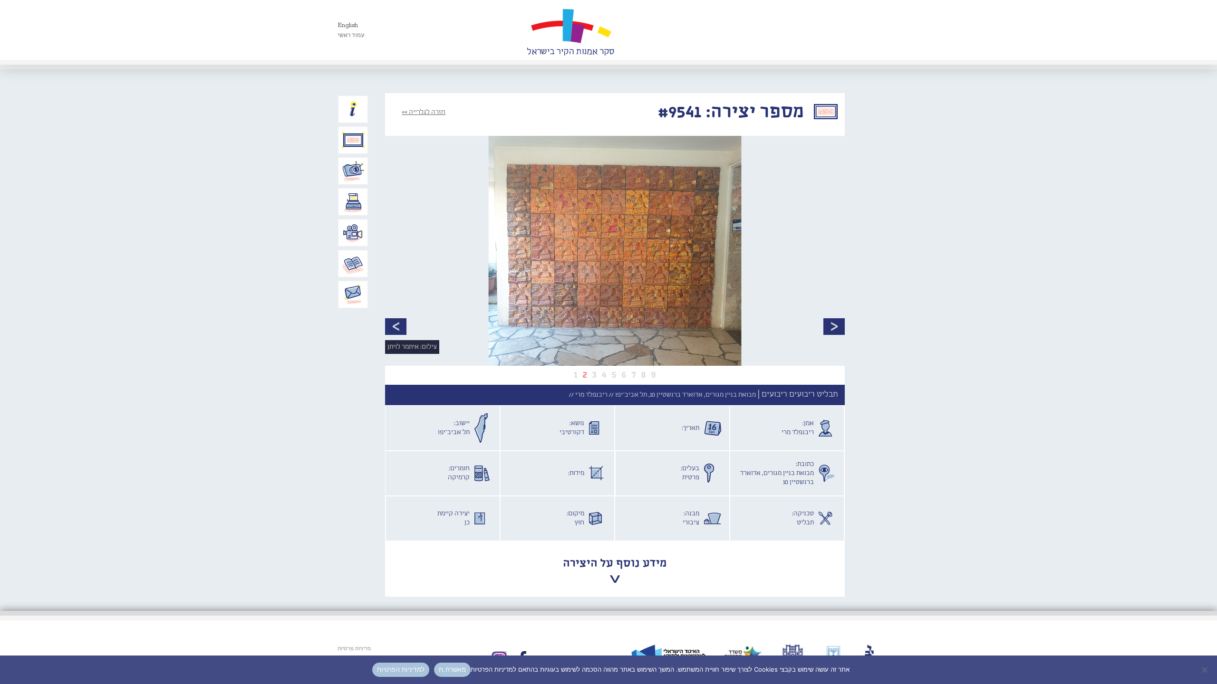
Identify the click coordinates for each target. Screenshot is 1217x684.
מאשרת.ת (452, 669)
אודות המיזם (353, 109)
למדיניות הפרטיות (401, 669)
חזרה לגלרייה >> (423, 112)
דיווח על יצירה (353, 171)
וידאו (353, 232)
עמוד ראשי (351, 35)
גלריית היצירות (353, 140)
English (348, 25)
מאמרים (353, 263)
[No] (1205, 669)
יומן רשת (353, 202)
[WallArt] (570, 30)
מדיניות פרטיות (354, 649)
